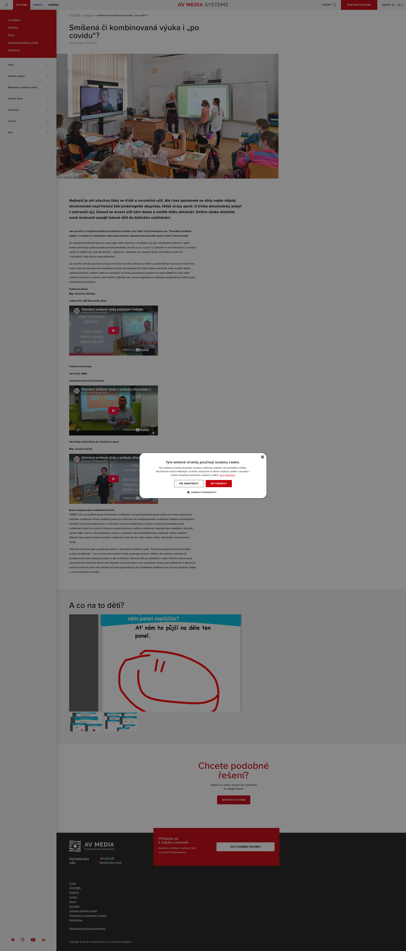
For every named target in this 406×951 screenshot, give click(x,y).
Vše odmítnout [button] (188, 483)
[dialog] (203, 475)
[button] (203, 492)
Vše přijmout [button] (218, 483)
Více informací (227, 475)
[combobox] (262, 456)
